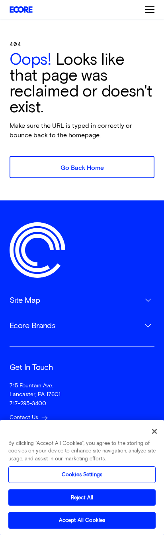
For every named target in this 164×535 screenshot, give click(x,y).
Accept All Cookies (82, 520)
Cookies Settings (82, 474)
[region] (82, 477)
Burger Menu (149, 9)
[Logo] (37, 250)
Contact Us (24, 417)
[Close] (154, 431)
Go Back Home (82, 167)
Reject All (82, 497)
